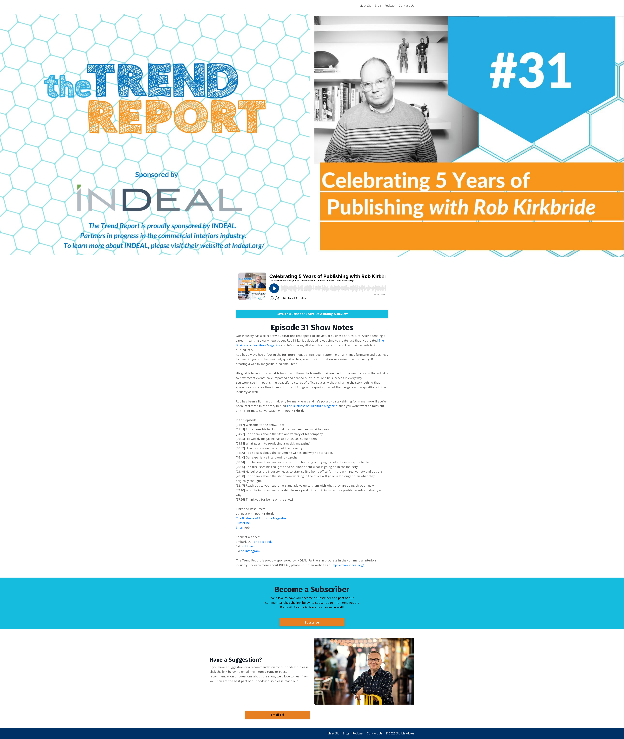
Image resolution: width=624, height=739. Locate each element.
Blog (378, 5)
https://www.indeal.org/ (347, 565)
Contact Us (406, 5)
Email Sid (277, 715)
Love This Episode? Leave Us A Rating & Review (312, 314)
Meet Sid (365, 5)
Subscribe (312, 622)
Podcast (390, 5)
